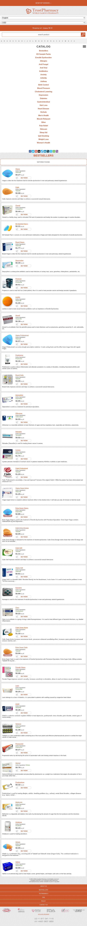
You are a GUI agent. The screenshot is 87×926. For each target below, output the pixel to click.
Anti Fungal (43, 64)
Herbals (43, 112)
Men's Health (43, 115)
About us (43, 886)
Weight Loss (44, 139)
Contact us (43, 905)
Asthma (43, 81)
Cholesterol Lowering (43, 92)
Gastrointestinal (43, 102)
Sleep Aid (43, 132)
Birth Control (43, 85)
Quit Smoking (43, 136)
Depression (43, 95)
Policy (43, 901)
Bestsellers (43, 51)
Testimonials (43, 893)
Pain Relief (43, 126)
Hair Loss (43, 105)
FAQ (43, 897)
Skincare (43, 129)
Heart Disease (43, 109)
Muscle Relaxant (43, 119)
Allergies (43, 61)
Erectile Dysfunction (43, 57)
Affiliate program (43, 914)
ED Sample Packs (43, 54)
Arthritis (43, 78)
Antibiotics (43, 71)
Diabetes (43, 98)
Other (43, 122)
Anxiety (43, 74)
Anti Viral (43, 68)
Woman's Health (43, 143)
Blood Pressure (43, 88)
